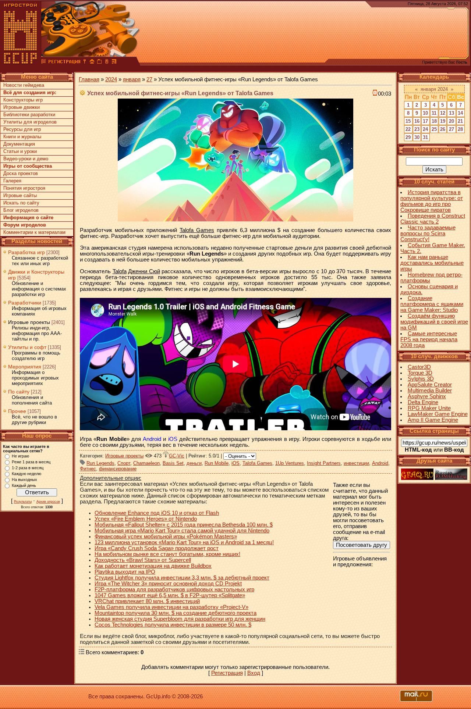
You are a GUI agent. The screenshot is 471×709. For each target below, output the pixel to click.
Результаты (23, 501)
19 (442, 121)
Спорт (123, 463)
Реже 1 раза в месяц (31, 462)
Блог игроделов (21, 210)
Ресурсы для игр (22, 129)
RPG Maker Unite (429, 408)
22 (408, 129)
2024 (111, 79)
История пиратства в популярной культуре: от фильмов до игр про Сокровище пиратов (431, 201)
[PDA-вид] (106, 62)
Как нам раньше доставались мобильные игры (432, 263)
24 (425, 129)
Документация (19, 144)
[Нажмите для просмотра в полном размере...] (235, 219)
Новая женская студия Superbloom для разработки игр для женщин (180, 619)
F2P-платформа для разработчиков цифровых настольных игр (174, 589)
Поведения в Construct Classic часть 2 (432, 219)
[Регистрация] (64, 62)
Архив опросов (48, 501)
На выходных (24, 479)
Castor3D (419, 367)
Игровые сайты (20, 195)
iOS (235, 463)
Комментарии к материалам (34, 232)
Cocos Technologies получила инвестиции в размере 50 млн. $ (173, 625)
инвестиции (356, 463)
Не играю (20, 456)
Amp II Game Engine (433, 420)
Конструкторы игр (23, 100)
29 (408, 137)
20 (451, 121)
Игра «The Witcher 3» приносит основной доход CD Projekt (168, 584)
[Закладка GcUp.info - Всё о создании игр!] (99, 62)
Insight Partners (324, 463)
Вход (253, 673)
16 (416, 121)
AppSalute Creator (430, 385)
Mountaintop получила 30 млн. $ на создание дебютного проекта (175, 613)
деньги (194, 463)
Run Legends (100, 463)
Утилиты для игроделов (30, 122)
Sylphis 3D (421, 379)
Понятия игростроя (24, 188)
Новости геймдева (23, 85)
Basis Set (173, 463)
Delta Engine (423, 402)
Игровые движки (21, 107)
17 (425, 121)
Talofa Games (257, 463)
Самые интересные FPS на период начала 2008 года (428, 339)
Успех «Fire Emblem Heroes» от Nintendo (146, 519)
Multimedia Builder (430, 390)
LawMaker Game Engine (438, 414)
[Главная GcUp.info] (20, 62)
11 (434, 113)
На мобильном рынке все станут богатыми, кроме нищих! (167, 554)
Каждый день (24, 485)
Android (380, 463)
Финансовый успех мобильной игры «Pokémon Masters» (166, 536)
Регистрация (227, 673)
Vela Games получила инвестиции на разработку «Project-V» (171, 607)
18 (434, 121)
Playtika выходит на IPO (125, 572)
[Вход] (84, 62)
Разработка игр (26, 252)
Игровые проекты (29, 322)
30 (416, 137)
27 (149, 79)
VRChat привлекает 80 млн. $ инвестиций (147, 601)
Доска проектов (20, 173)
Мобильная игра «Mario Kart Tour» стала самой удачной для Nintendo (182, 531)
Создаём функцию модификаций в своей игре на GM (434, 322)
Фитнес (88, 468)
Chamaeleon (146, 463)
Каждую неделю (26, 473)
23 (416, 129)
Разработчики (24, 303)
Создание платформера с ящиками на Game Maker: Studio (431, 304)
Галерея (12, 181)
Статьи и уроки (20, 151)
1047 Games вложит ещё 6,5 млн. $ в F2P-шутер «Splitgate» (170, 595)
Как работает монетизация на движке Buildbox (153, 566)
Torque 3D (420, 373)
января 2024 (434, 89)
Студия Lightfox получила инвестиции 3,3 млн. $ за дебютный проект (182, 578)
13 (451, 113)
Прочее (17, 411)
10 (425, 113)
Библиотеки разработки (29, 114)
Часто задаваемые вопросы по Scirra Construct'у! (428, 233)
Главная (89, 79)
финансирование (118, 468)
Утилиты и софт (27, 347)
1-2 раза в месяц (27, 468)
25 (434, 129)
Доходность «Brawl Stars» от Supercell (143, 560)
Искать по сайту (21, 203)
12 (442, 113)
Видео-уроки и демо (25, 158)
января (132, 79)
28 (460, 129)
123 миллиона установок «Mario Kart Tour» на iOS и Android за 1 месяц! (184, 542)
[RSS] (114, 62)
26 (442, 129)
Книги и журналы (22, 136)
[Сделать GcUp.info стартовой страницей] (92, 62)
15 (408, 121)
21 (460, 121)
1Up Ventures (289, 463)
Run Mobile (217, 463)
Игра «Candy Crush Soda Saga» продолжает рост (157, 548)
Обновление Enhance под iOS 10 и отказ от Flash (157, 513)
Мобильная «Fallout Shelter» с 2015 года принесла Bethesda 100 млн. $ (184, 525)
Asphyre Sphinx (427, 396)
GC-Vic (176, 456)
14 (460, 113)
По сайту (18, 392)
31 (425, 137)
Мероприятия (24, 367)
